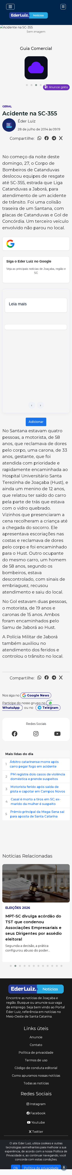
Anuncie (36, 1037)
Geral (7, 106)
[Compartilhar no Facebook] (46, 139)
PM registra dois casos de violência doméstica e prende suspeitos (37, 777)
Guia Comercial (36, 48)
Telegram (49, 708)
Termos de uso (36, 1060)
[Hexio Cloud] (36, 68)
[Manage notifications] (64, 1167)
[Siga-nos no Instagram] (35, 734)
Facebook (38, 1113)
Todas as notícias (36, 1083)
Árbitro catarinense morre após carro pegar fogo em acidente (34, 764)
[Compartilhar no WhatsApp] (39, 139)
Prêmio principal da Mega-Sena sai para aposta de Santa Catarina (37, 814)
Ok (15, 1168)
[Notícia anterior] (31, 405)
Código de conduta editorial (36, 1068)
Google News (37, 695)
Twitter (37, 1132)
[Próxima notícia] (40, 405)
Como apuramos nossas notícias (36, 1075)
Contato (36, 1045)
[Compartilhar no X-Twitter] (60, 139)
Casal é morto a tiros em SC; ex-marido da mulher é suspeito (35, 801)
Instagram (37, 1104)
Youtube (38, 1122)
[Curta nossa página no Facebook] (14, 734)
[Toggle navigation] (10, 7)
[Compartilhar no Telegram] (54, 139)
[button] (27, 85)
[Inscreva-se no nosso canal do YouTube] (57, 734)
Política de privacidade (36, 1052)
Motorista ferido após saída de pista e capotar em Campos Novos (37, 789)
